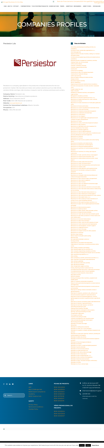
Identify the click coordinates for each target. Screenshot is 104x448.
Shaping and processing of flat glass (79, 308)
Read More (95, 445)
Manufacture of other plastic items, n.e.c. (81, 197)
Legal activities (74, 94)
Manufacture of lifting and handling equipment (82, 146)
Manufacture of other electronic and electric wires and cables (85, 187)
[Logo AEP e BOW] (12, 2)
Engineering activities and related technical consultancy (84, 84)
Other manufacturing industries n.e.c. (80, 254)
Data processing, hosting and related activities (82, 77)
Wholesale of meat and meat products (80, 348)
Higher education (75, 90)
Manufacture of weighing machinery (79, 227)
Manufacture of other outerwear (78, 185)
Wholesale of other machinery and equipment (81, 357)
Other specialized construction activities (80, 262)
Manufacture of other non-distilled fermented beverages (84, 183)
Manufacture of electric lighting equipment (81, 131)
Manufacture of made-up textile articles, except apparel (84, 154)
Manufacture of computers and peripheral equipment (83, 111)
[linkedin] (9, 384)
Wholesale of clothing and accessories (80, 326)
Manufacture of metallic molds (78, 166)
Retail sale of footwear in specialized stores (81, 303)
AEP (30, 387)
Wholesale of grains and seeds (78, 347)
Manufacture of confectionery (78, 114)
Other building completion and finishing (80, 247)
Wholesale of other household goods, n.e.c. (81, 355)
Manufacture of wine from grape (78, 229)
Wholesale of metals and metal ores (79, 350)
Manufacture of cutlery (76, 121)
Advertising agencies (76, 52)
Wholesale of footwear (76, 343)
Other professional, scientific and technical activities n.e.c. (85, 257)
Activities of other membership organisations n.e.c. (83, 50)
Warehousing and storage (77, 321)
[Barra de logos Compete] (78, 1)
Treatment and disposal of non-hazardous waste (82, 318)
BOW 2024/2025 (59, 387)
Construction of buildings (77, 70)
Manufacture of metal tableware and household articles (84, 168)
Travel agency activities (76, 315)
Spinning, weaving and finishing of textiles (81, 311)
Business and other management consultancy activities (84, 60)
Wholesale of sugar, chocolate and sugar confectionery (84, 360)
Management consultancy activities (79, 95)
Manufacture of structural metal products (81, 219)
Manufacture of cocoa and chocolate (79, 109)
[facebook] (4, 384)
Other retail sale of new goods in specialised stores (83, 259)
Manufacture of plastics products (79, 208)
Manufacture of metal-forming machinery (81, 163)
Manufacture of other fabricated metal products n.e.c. (84, 192)
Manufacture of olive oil (76, 173)
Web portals (73, 325)
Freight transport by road (77, 89)
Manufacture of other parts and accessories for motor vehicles (86, 195)
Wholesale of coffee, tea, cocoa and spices (81, 328)
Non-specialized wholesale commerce (80, 239)
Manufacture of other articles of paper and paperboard (84, 178)
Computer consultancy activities (78, 65)
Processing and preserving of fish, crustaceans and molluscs (85, 269)
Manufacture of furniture (77, 138)
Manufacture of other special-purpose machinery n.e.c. (84, 202)
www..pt (16, 103)
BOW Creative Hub (35, 396)
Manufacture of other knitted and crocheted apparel (83, 193)
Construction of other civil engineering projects (82, 72)
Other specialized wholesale (77, 264)
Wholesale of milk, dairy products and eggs (81, 352)
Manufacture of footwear (77, 136)
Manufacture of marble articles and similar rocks (82, 156)
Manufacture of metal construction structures (82, 161)
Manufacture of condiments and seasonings (81, 112)
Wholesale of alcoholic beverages (79, 323)
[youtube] (12, 384)
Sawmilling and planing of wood (78, 306)
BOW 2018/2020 (59, 394)
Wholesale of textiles (76, 362)
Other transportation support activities (80, 266)
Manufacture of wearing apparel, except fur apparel (83, 225)
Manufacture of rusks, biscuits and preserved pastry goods (85, 213)
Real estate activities (76, 274)
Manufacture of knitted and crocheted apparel (82, 144)
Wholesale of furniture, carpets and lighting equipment (84, 345)
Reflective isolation (75, 276)
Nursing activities (75, 240)
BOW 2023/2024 (59, 389)
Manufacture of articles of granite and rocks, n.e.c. (83, 97)
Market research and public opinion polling (81, 235)
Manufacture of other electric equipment (80, 180)
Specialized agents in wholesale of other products (82, 310)
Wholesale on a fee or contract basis (79, 364)
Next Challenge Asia (35, 389)
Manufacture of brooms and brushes (79, 106)
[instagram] (6, 384)
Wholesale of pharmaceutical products (80, 358)
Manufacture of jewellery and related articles (81, 143)
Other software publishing (77, 261)
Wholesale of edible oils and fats (78, 337)
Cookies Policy (33, 409)
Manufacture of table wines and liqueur (80, 220)
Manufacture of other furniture (78, 181)
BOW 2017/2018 (59, 396)
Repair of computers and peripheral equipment (82, 281)
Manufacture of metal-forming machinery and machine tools (85, 165)
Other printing (74, 256)
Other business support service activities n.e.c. (82, 249)
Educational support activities (78, 80)
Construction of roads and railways (79, 74)
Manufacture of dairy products (78, 124)
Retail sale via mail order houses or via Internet (82, 305)
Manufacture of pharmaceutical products (80, 207)
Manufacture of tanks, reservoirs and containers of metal (84, 222)
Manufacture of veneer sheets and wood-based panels (84, 224)
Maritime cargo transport (77, 234)
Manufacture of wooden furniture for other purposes (83, 230)
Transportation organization (77, 313)
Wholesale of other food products (79, 353)
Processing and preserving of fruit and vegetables (82, 271)
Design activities (75, 79)
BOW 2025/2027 (59, 416)
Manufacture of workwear (77, 232)
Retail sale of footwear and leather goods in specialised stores (85, 301)
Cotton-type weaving (76, 75)
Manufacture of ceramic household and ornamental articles (85, 107)
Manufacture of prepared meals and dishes (81, 212)
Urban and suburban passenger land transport (82, 320)
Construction (74, 68)
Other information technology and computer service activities (85, 252)
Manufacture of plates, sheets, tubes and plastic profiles (84, 210)
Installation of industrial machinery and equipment (82, 92)
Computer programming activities (79, 67)
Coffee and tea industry (76, 63)
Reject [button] (88, 445)
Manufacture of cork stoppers (78, 116)
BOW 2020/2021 (59, 392)
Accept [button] (82, 445)
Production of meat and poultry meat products (82, 272)
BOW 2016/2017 (59, 398)
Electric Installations (75, 82)
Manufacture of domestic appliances (79, 129)
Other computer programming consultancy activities (83, 251)
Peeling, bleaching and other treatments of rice (82, 267)
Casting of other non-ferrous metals (79, 62)
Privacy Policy (33, 404)
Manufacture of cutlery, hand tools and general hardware (84, 122)
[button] (86, 43)
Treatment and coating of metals (78, 316)
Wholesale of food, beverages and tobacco (81, 342)
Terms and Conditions (36, 407)
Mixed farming (74, 237)
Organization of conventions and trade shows (81, 242)
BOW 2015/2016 (59, 400)
